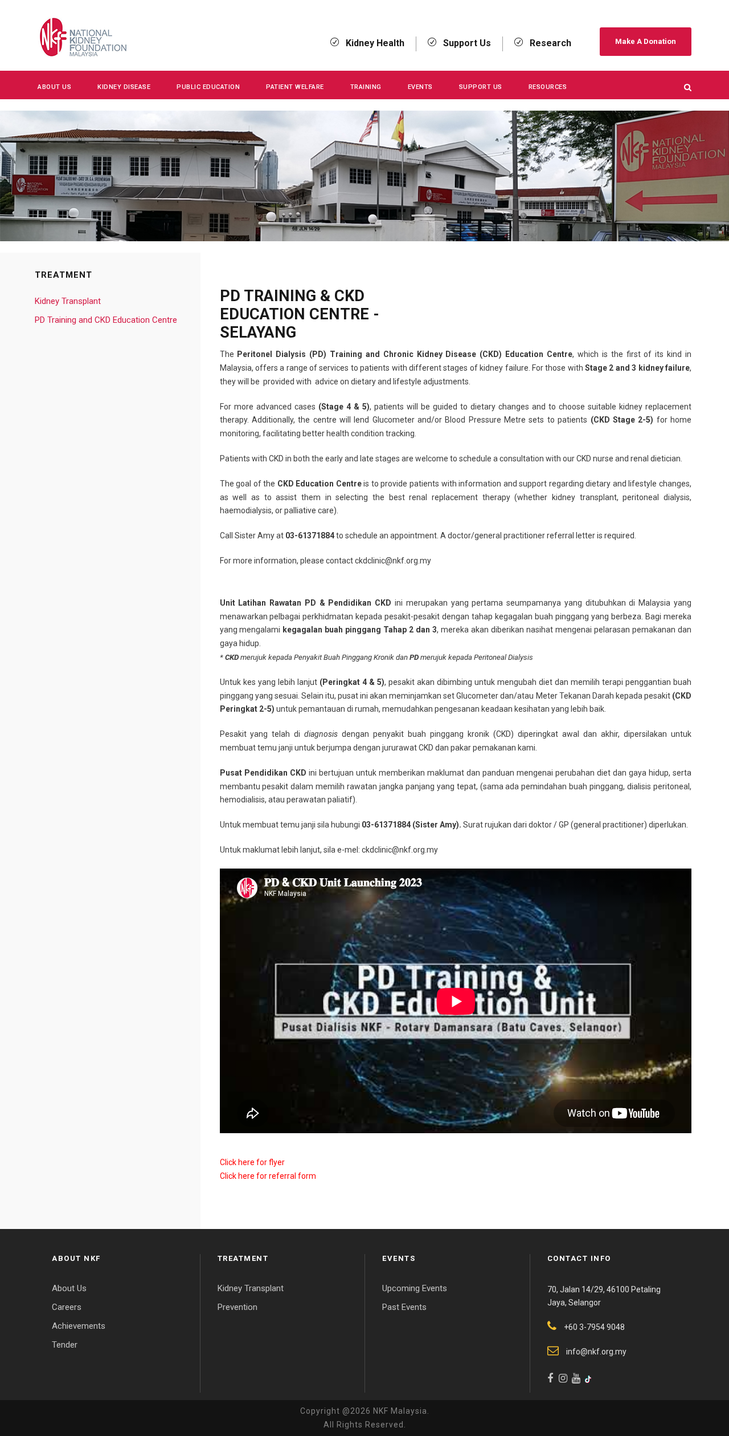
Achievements (78, 1326)
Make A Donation (645, 41)
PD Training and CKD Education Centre (106, 320)
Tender (64, 1345)
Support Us (480, 87)
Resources (548, 87)
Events (420, 87)
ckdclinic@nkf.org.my (393, 560)
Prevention (237, 1307)
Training (366, 87)
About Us (54, 87)
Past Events (404, 1307)
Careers (66, 1307)
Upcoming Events (414, 1288)
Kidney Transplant (68, 301)
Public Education (208, 87)
